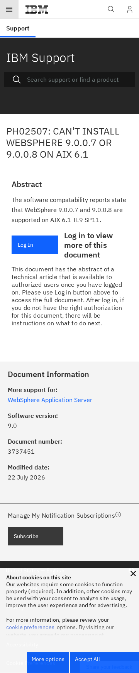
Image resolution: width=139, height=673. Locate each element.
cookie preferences (30, 627)
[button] (133, 573)
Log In (25, 244)
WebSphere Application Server (50, 400)
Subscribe (26, 536)
